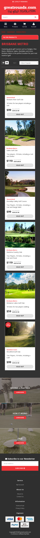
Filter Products (10, 37)
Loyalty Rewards (21, 2)
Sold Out (20, 114)
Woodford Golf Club (13, 352)
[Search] (35, 17)
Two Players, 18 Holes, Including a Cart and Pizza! (18, 257)
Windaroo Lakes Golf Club (16, 303)
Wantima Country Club (14, 252)
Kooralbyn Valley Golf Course (17, 201)
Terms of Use (20, 506)
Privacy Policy (20, 508)
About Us (20, 494)
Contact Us (20, 496)
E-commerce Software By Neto (20, 534)
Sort (14, 63)
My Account (20, 485)
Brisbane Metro (12, 148)
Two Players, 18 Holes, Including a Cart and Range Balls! (18, 206)
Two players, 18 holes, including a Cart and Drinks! (20, 155)
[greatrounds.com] (20, 9)
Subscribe (19, 468)
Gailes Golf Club (12, 150)
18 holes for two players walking (18, 307)
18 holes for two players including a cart (19, 104)
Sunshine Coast (12, 350)
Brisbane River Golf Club (15, 100)
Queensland (11, 97)
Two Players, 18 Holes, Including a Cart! (18, 356)
